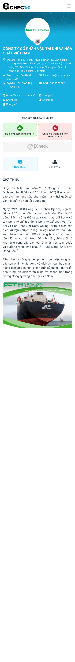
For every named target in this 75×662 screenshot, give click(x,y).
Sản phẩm (55, 166)
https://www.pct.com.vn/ (20, 95)
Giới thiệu (20, 166)
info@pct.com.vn (60, 75)
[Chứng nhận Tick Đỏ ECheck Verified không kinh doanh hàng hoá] (37, 147)
